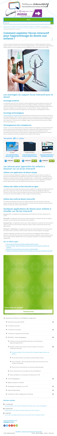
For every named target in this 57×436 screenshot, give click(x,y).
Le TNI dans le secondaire (14, 329)
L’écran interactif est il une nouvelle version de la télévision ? (25, 371)
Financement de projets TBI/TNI (16, 322)
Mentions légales (39, 433)
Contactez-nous (28, 311)
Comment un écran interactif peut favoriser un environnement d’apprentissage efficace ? (26, 342)
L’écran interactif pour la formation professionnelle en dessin (22, 244)
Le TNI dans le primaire (14, 326)
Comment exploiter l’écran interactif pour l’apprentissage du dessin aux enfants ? (30, 353)
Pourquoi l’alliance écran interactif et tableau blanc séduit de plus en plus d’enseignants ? (26, 406)
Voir (17, 161)
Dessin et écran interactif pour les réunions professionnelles (22, 249)
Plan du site (51, 433)
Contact (33, 433)
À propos (46, 433)
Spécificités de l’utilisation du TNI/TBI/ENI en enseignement (23, 26)
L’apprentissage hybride (14, 390)
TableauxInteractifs (7, 26)
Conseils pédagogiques (14, 378)
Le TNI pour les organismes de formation (18, 333)
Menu (28, 19)
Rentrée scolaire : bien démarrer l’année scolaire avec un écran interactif (22, 410)
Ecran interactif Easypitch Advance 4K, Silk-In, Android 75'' (12, 156)
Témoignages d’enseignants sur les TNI (18, 386)
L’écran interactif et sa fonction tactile (12, 115)
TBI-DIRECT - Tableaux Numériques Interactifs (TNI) (28, 431)
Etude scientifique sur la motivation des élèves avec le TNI (25, 375)
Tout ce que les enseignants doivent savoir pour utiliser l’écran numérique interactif (25, 415)
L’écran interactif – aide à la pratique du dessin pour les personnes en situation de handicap (30, 362)
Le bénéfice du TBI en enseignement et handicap (20, 394)
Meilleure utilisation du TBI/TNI (16, 382)
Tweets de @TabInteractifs (10, 420)
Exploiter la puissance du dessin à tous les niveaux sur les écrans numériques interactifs (20, 27)
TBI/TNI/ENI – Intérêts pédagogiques (42, 26)
